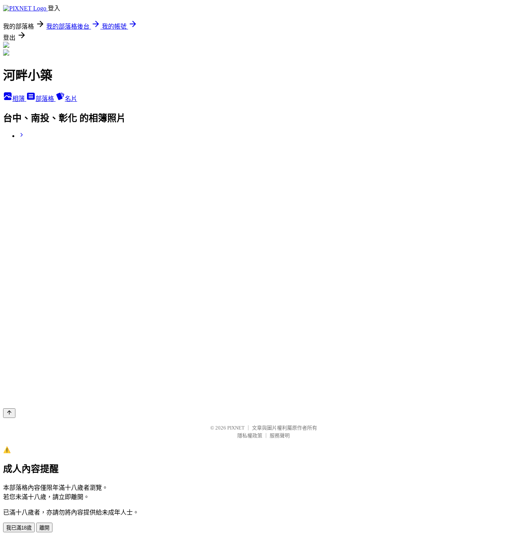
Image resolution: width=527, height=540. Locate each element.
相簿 (19, 98)
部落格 (45, 98)
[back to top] (9, 413)
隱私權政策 (249, 435)
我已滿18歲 (19, 528)
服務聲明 (280, 435)
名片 (71, 98)
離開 (44, 528)
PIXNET (236, 428)
